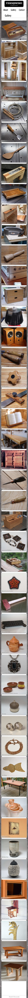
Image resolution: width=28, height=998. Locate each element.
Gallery (13, 10)
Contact (22, 10)
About (5, 10)
